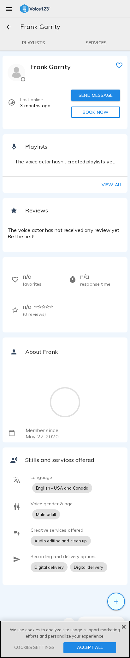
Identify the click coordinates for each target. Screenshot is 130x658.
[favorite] (119, 65)
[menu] (9, 9)
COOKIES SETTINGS (34, 647)
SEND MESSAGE (96, 95)
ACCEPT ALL (90, 647)
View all (112, 185)
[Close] (124, 627)
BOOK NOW (96, 112)
